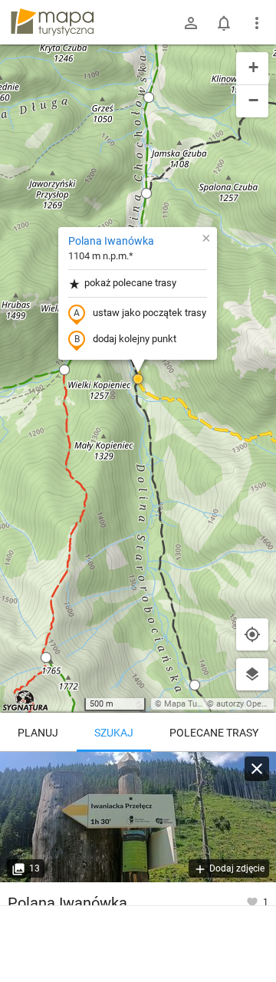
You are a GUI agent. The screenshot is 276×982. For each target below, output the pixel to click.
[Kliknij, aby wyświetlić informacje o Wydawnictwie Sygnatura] (25, 700)
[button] (148, 97)
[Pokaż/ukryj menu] (257, 23)
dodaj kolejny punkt (134, 338)
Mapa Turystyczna (198, 704)
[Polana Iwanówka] (138, 817)
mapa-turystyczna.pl (52, 22)
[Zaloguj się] (191, 23)
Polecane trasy (213, 733)
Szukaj (113, 733)
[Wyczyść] (257, 768)
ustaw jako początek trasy (149, 312)
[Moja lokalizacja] (252, 634)
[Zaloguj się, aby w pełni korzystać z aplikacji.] (253, 901)
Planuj (38, 733)
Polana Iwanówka (111, 241)
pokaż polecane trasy (130, 282)
